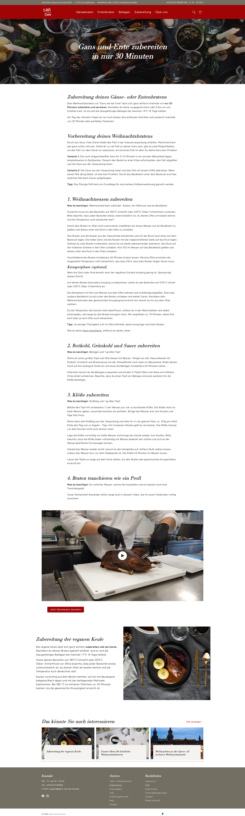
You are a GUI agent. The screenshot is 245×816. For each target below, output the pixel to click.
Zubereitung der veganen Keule (63, 751)
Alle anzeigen (194, 721)
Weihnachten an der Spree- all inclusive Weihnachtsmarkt (172, 753)
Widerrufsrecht (152, 800)
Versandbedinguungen (156, 793)
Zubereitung (116, 785)
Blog (112, 800)
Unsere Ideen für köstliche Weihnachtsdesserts (115, 753)
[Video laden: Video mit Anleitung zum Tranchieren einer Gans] (122, 555)
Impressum (150, 781)
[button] (194, 12)
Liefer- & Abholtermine (121, 781)
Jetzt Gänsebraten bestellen (65, 609)
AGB (147, 785)
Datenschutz (151, 789)
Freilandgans (116, 789)
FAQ (112, 793)
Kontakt (113, 804)
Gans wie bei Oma (57, 814)
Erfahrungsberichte (119, 796)
